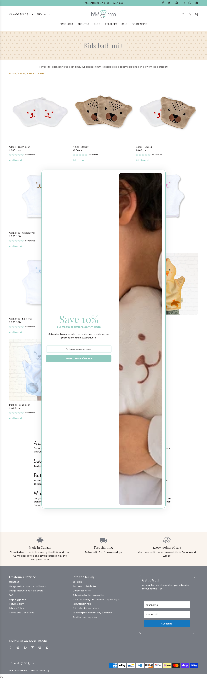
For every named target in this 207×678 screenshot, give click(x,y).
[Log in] (189, 14)
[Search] (183, 14)
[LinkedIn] (189, 2)
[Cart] (196, 14)
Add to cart (15, 160)
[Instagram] (169, 2)
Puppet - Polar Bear (19, 404)
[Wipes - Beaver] (104, 112)
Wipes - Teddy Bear (19, 146)
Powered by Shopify (40, 670)
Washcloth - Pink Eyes (147, 232)
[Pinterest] (176, 2)
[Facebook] (163, 2)
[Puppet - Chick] (167, 284)
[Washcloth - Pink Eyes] (167, 198)
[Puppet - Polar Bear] (40, 370)
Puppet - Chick (144, 318)
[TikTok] (196, 2)
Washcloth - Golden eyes (22, 232)
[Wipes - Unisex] (167, 112)
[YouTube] (183, 2)
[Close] (160, 174)
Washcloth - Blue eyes (20, 318)
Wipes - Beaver (80, 146)
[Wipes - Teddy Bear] (40, 112)
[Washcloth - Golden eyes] (40, 198)
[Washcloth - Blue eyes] (40, 284)
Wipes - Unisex (144, 146)
